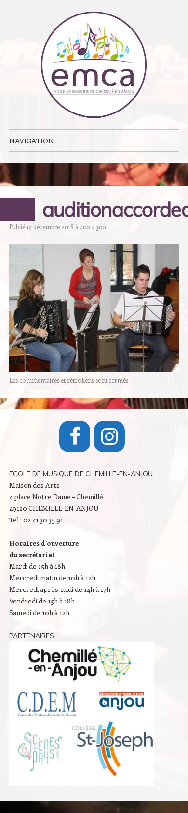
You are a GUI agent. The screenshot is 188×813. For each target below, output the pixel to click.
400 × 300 (93, 227)
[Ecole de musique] (94, 65)
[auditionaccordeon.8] (94, 369)
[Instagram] (109, 436)
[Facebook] (74, 436)
